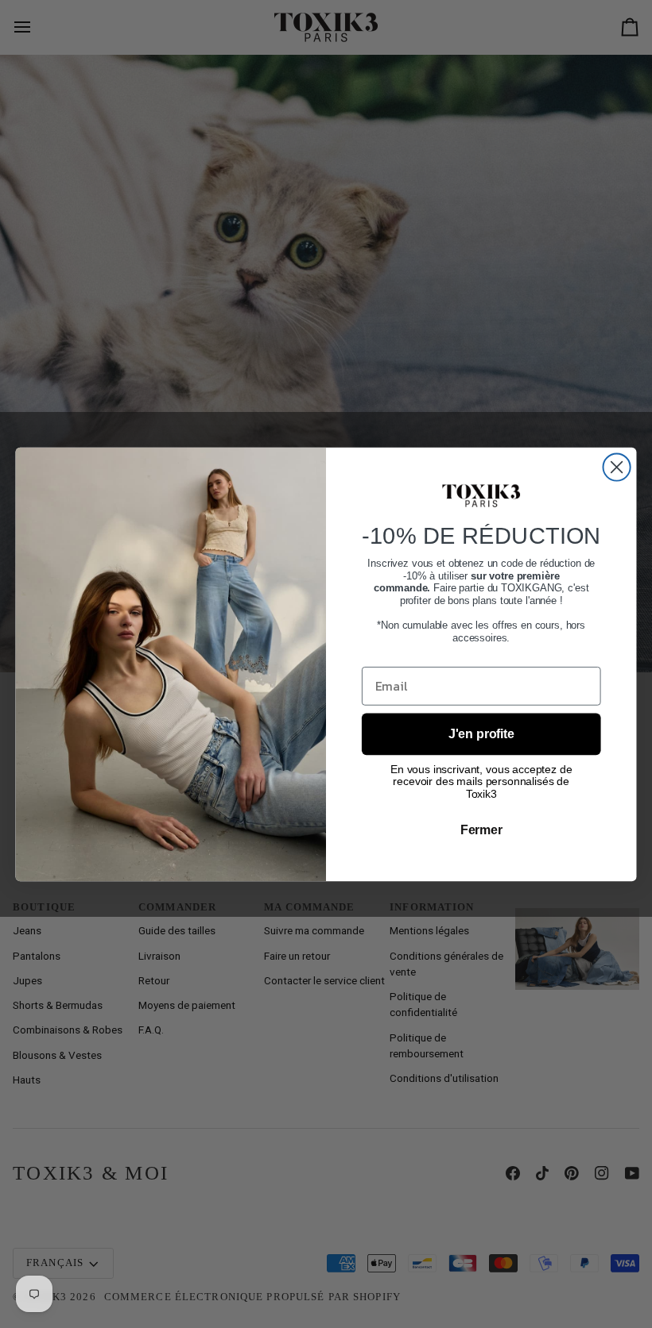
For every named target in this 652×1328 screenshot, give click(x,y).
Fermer (481, 829)
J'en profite (481, 733)
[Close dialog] (617, 466)
